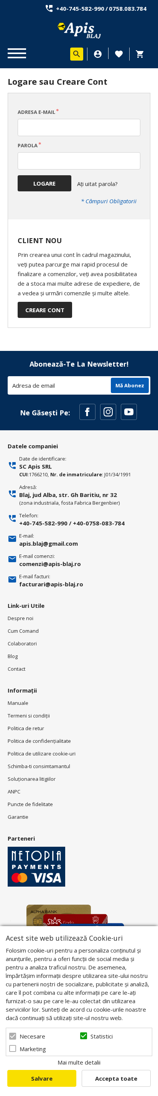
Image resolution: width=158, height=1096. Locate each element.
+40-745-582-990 (80, 8)
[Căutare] (76, 54)
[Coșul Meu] (141, 54)
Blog (13, 656)
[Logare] (97, 54)
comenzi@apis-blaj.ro (50, 564)
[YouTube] (129, 412)
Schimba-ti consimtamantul (39, 766)
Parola (28, 145)
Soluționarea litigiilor (32, 778)
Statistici (102, 1036)
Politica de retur (26, 728)
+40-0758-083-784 (99, 523)
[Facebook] (87, 412)
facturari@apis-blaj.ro (51, 584)
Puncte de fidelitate (30, 804)
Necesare (32, 1036)
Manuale (18, 702)
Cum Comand (23, 630)
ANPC (14, 791)
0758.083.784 (127, 8)
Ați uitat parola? (97, 184)
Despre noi (20, 618)
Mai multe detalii (79, 1062)
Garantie (18, 816)
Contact (16, 668)
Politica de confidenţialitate (39, 740)
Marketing (33, 1049)
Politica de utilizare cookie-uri (42, 753)
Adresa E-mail (36, 112)
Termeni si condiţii (29, 715)
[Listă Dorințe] (118, 53)
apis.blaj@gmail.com (48, 543)
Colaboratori (22, 643)
